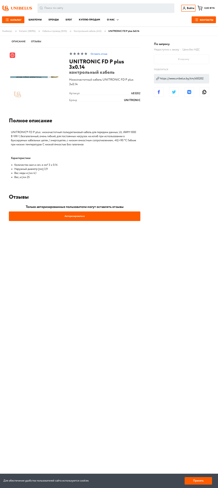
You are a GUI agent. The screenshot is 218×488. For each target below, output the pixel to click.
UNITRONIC (132, 100)
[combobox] (105, 8)
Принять (198, 481)
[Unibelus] (17, 8)
